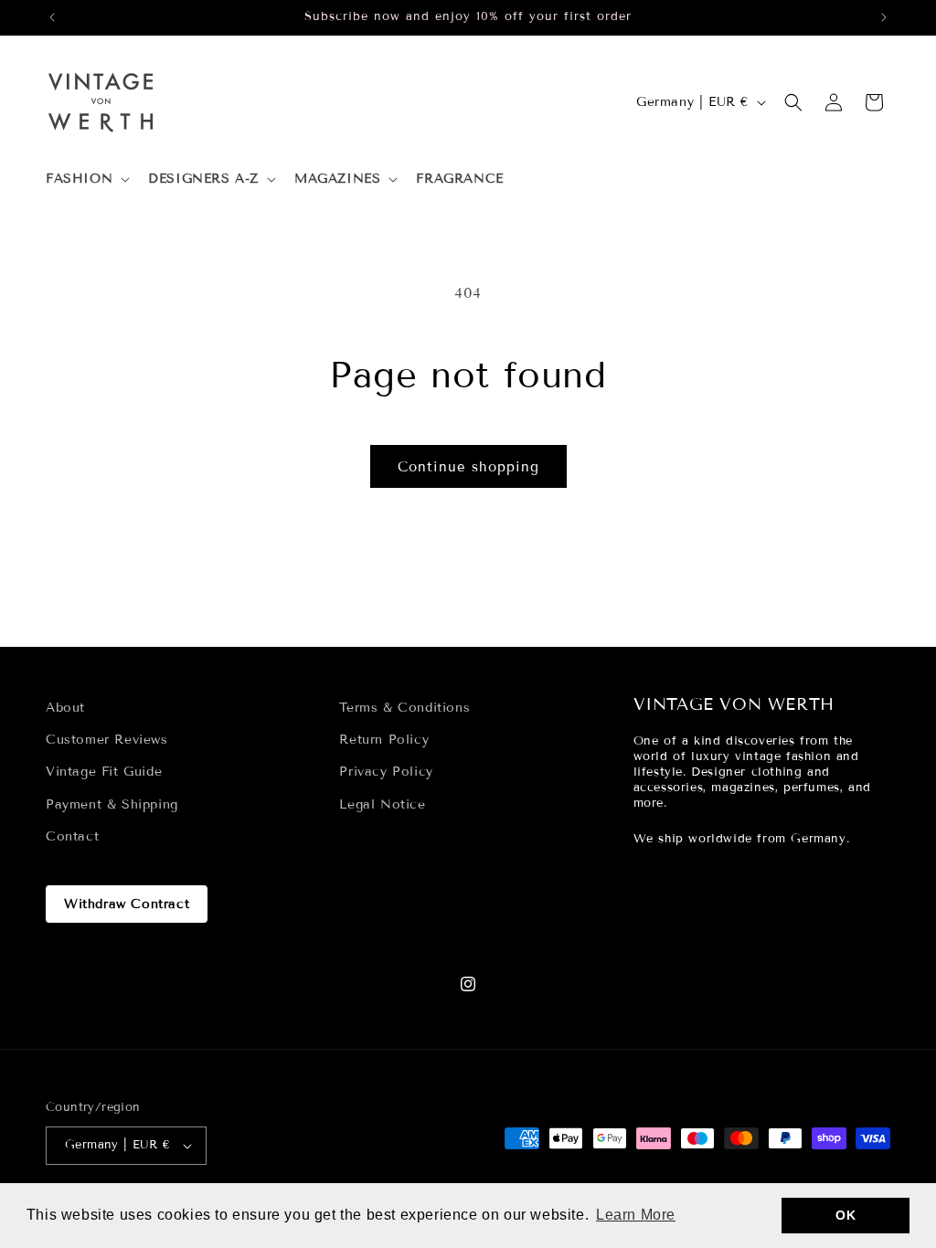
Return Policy (384, 739)
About (65, 707)
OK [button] (845, 1215)
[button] (86, 179)
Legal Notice (382, 804)
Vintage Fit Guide (104, 771)
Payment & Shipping (112, 804)
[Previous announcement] (52, 17)
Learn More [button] (635, 1214)
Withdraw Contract (126, 904)
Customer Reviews (107, 739)
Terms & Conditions (404, 707)
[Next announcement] (884, 17)
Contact (72, 836)
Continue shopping (468, 467)
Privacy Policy (385, 771)
